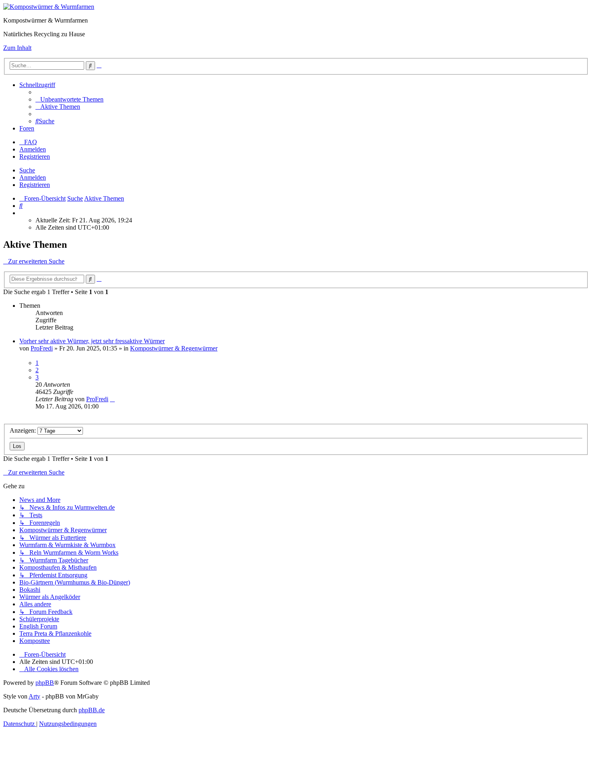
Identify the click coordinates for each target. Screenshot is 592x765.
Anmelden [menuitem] (32, 149)
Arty (34, 696)
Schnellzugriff (37, 84)
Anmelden (32, 177)
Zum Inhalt (17, 47)
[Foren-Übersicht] (48, 6)
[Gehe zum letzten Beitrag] (112, 399)
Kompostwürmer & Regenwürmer (173, 348)
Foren (26, 128)
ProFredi (42, 348)
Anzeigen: (23, 430)
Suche (27, 170)
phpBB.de (92, 710)
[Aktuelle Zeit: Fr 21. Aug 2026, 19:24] (21, 212)
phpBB (44, 682)
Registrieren (34, 184)
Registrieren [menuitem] (34, 156)
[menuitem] (69, 99)
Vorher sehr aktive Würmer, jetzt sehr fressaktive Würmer (92, 341)
